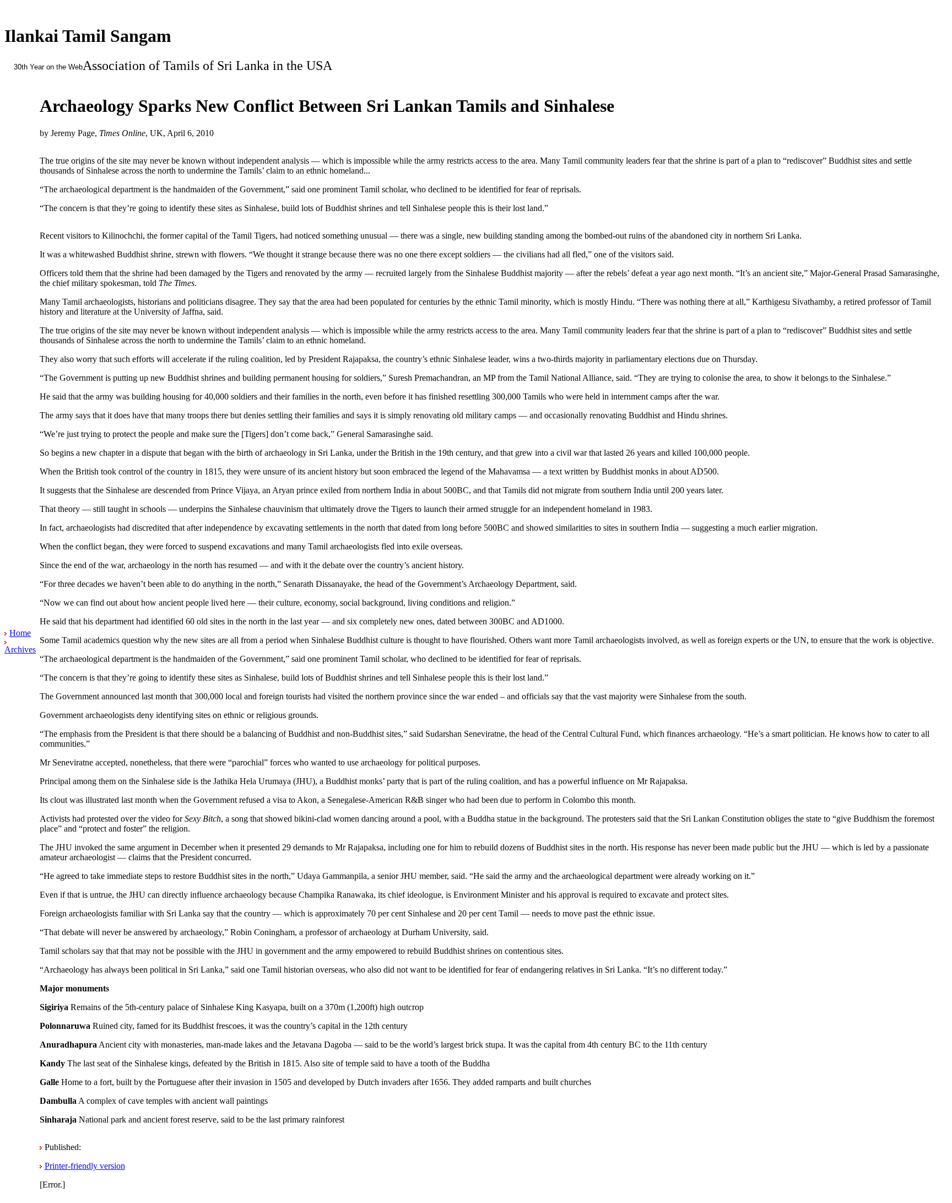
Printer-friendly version (85, 1165)
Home (20, 633)
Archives (20, 649)
